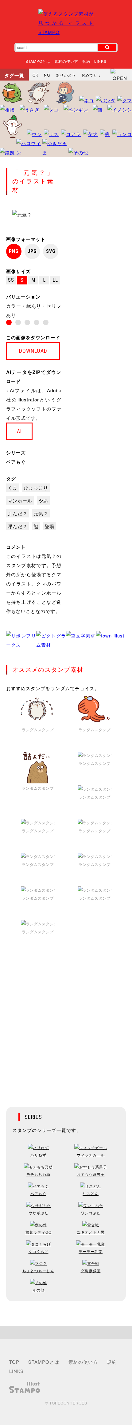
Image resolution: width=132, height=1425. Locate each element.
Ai (19, 431)
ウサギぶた (39, 1212)
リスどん (91, 1193)
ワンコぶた (91, 1212)
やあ (43, 500)
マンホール (20, 500)
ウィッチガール (91, 1154)
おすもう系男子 (91, 1174)
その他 (39, 1289)
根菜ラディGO (38, 1232)
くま (12, 487)
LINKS (100, 61)
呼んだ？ (17, 526)
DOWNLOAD (33, 351)
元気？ (40, 513)
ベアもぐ (16, 461)
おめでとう (91, 74)
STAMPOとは (37, 61)
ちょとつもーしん (38, 1270)
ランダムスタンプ (38, 729)
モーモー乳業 (91, 1251)
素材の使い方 (66, 61)
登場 (49, 526)
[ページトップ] (66, 1332)
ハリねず (38, 1154)
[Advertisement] (66, 1026)
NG (47, 74)
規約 (86, 61)
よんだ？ (17, 513)
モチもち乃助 (38, 1174)
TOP (14, 1362)
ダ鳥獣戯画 (91, 1270)
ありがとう (66, 74)
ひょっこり (36, 487)
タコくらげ (39, 1251)
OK (35, 74)
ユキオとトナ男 (91, 1232)
